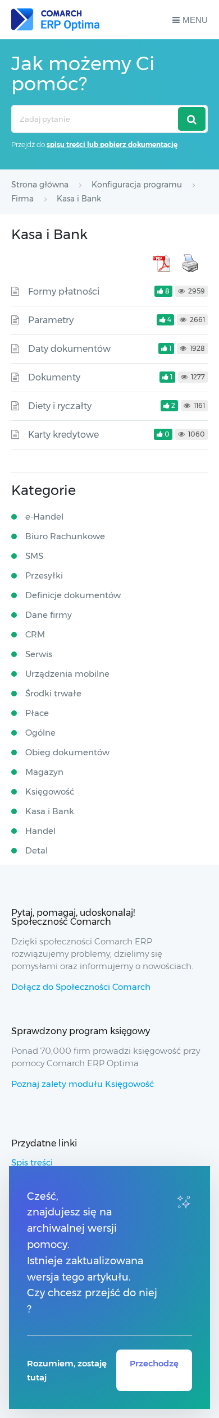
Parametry (51, 320)
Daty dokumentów (69, 348)
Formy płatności (63, 291)
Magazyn (44, 772)
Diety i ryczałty (60, 406)
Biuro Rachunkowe (65, 536)
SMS (34, 555)
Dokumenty (54, 377)
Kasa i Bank (49, 811)
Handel (40, 830)
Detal (36, 850)
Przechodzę (154, 1363)
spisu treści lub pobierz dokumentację (112, 144)
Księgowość (49, 791)
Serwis (38, 654)
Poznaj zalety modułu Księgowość (82, 1084)
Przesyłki (44, 575)
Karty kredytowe (63, 434)
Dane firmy (48, 614)
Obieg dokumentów (67, 752)
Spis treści (32, 1162)
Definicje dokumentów (73, 595)
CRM (35, 634)
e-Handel (44, 516)
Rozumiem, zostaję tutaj (67, 1370)
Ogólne (40, 732)
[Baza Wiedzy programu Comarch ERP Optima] (55, 19)
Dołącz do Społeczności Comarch (80, 986)
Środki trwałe (53, 693)
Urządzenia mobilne (67, 673)
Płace (37, 713)
